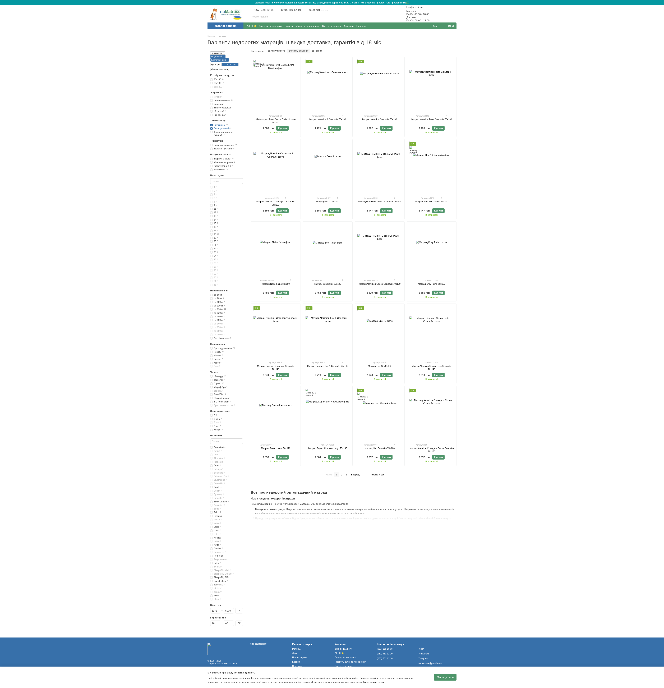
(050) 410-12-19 (291, 10)
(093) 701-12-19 (318, 10)
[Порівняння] (436, 14)
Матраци (296, 649)
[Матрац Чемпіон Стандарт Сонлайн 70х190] (275, 332)
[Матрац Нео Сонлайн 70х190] (379, 415)
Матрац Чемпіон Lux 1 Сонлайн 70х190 (327, 366)
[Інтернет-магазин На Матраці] (225, 649)
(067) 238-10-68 (264, 10)
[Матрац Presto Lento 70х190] (275, 415)
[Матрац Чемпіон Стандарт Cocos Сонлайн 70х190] (431, 415)
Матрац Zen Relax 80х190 (327, 284)
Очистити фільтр (219, 69)
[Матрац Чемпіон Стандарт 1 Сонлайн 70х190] (275, 168)
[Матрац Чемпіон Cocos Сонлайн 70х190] (379, 250)
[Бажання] (445, 14)
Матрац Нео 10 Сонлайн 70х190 (431, 201)
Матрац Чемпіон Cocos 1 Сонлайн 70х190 (379, 201)
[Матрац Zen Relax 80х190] (328, 250)
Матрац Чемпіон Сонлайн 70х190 (379, 119)
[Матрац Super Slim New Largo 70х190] (328, 415)
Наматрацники (299, 657)
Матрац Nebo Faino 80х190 (276, 284)
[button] (661, 3)
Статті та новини (331, 26)
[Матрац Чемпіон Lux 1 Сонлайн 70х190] (328, 332)
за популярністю (276, 50)
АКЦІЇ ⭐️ (252, 26)
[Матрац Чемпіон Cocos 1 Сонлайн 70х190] (379, 168)
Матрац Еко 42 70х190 (379, 366)
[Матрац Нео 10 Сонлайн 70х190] (431, 168)
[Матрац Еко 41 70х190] (328, 168)
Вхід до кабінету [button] (343, 649)
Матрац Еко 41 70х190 (327, 201)
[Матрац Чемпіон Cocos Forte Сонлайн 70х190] (431, 332)
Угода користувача (373, 682)
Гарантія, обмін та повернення (301, 26)
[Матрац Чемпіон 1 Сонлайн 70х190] (328, 86)
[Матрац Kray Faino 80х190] (431, 250)
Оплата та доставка (270, 26)
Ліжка (295, 653)
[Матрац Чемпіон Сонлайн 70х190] (379, 86)
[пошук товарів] (392, 16)
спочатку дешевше (298, 50)
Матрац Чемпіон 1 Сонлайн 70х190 (327, 119)
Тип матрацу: (217, 53)
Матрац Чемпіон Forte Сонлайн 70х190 (431, 119)
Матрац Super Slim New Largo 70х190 (327, 448)
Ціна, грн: (215, 64)
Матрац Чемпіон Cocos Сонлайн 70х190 (379, 284)
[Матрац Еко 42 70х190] (379, 332)
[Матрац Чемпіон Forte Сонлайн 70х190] (431, 86)
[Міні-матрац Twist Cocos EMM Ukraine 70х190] (275, 86)
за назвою (317, 50)
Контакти (349, 26)
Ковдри (296, 662)
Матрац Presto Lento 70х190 (275, 448)
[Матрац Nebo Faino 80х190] (275, 250)
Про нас (361, 26)
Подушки (297, 666)
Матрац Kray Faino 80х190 (431, 284)
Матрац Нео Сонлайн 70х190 (380, 448)
